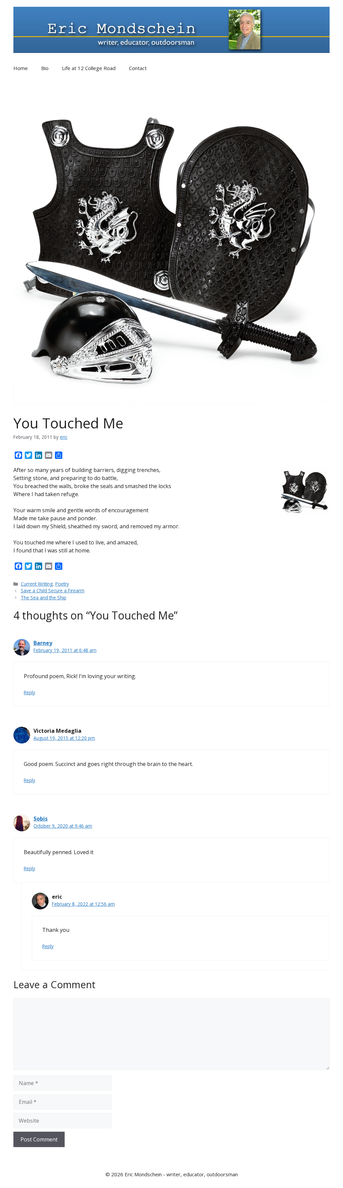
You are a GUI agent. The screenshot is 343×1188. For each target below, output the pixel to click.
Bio (45, 68)
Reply (29, 692)
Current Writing (37, 584)
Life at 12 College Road (89, 68)
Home (20, 68)
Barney (42, 643)
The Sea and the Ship (43, 597)
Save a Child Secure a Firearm (52, 590)
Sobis (40, 818)
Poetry (62, 584)
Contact (138, 68)
